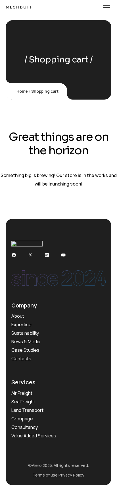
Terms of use (45, 475)
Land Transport (27, 410)
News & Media (25, 341)
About (17, 316)
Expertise (21, 324)
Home (22, 91)
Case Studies (25, 350)
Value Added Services (33, 436)
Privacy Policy (71, 475)
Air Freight (21, 393)
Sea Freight (23, 402)
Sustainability (25, 333)
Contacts (21, 358)
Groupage (22, 419)
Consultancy (24, 427)
